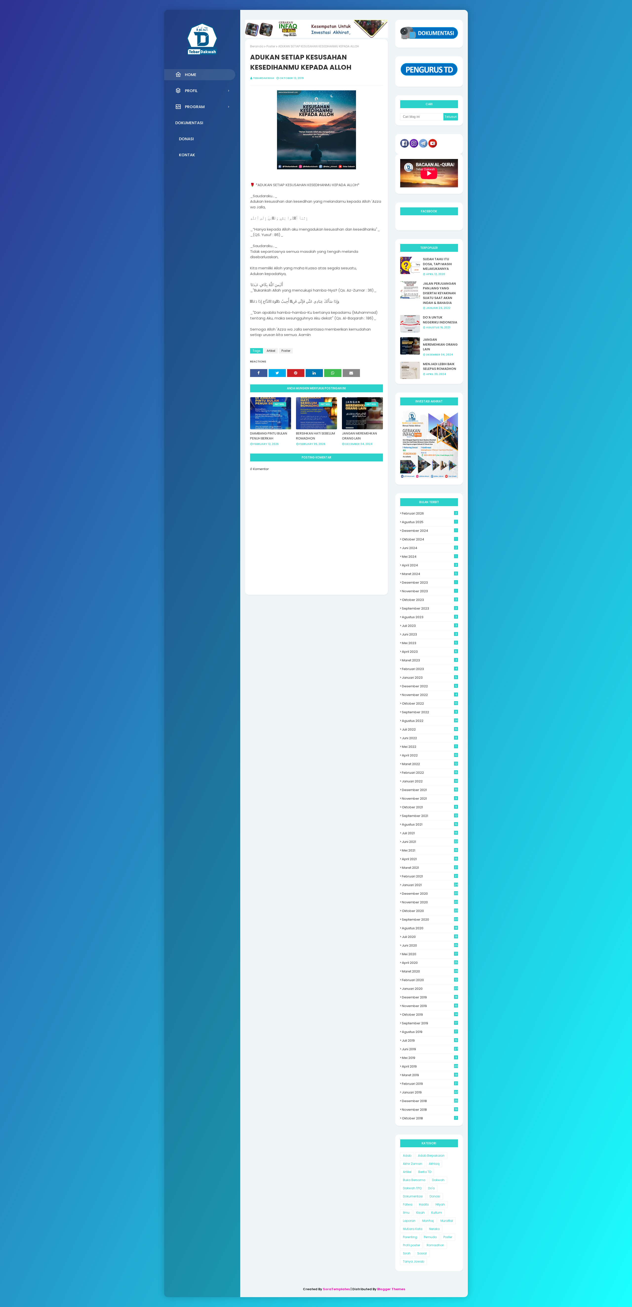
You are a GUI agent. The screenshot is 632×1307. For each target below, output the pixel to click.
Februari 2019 (429, 1083)
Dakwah (438, 1180)
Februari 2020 (429, 980)
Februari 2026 (429, 513)
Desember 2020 (430, 893)
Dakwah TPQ (412, 1188)
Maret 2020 (430, 971)
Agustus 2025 (429, 522)
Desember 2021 (429, 790)
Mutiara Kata (412, 1229)
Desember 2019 (429, 997)
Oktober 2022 (429, 703)
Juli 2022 (429, 729)
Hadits (424, 1204)
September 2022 (429, 712)
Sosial (422, 1253)
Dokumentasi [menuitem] (189, 123)
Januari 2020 (430, 988)
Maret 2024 (429, 574)
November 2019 (429, 1006)
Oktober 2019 (429, 1014)
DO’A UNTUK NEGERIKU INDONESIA (440, 320)
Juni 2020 (430, 945)
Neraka (434, 1229)
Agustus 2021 (429, 824)
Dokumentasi (413, 1196)
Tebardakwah (263, 78)
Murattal (446, 1221)
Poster (270, 46)
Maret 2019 (429, 1075)
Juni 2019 (430, 1049)
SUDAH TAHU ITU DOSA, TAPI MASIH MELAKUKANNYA (437, 264)
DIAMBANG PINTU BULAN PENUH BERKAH (268, 436)
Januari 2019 (430, 1092)
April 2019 (430, 1066)
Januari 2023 (429, 677)
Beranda (256, 46)
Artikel (271, 351)
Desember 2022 (429, 686)
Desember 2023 (429, 582)
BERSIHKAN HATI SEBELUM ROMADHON (315, 436)
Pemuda (430, 1237)
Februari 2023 (429, 669)
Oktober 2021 (429, 807)
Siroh (407, 1253)
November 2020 (430, 902)
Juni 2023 (429, 634)
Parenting (410, 1237)
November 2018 (429, 1109)
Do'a (431, 1188)
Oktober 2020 (430, 911)
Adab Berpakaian (431, 1155)
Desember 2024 (429, 530)
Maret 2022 (429, 764)
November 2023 (429, 591)
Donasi (435, 1196)
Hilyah (440, 1204)
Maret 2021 (429, 867)
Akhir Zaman (412, 1164)
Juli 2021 (429, 833)
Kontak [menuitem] (187, 155)
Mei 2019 (429, 1057)
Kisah (420, 1212)
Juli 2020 (429, 936)
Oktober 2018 (429, 1118)
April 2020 (430, 962)
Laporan (409, 1221)
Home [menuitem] (190, 75)
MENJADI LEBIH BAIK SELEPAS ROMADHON (439, 366)
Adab (407, 1155)
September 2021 (429, 815)
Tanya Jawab (413, 1261)
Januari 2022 (429, 781)
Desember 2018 (430, 1101)
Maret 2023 (429, 660)
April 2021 (429, 859)
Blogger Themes (391, 1289)
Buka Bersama (414, 1180)
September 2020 (430, 919)
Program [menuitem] (195, 107)
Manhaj (428, 1221)
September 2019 (429, 1023)
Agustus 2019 (429, 1032)
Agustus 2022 (429, 720)
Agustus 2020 (429, 928)
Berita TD (424, 1172)
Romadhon (435, 1245)
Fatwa (407, 1204)
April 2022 (429, 755)
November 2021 (429, 798)
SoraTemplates (336, 1289)
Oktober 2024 (429, 539)
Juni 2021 (430, 841)
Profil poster (411, 1245)
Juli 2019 (429, 1040)
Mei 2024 (429, 556)
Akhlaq (434, 1164)
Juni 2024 (429, 548)
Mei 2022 (429, 746)
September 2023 (429, 608)
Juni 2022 (429, 738)
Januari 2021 (430, 885)
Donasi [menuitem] (186, 139)
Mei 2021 (429, 850)
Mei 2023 (429, 643)
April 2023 (429, 651)
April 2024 (429, 565)
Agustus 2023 (429, 617)
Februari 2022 (429, 772)
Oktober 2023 (429, 599)
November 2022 (429, 695)
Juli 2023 (429, 625)
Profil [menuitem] (191, 91)
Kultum (436, 1212)
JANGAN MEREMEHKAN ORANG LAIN (359, 436)
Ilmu (406, 1212)
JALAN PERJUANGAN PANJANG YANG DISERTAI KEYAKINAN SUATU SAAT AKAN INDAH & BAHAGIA (439, 293)
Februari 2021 (429, 876)
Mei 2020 (429, 954)
